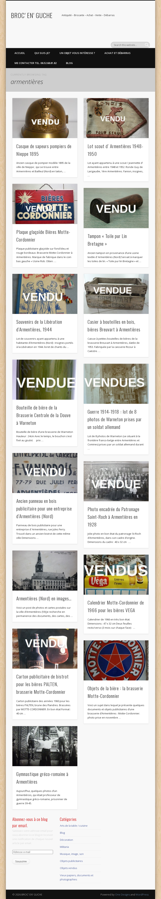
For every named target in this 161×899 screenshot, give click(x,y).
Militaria (64, 847)
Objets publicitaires (71, 861)
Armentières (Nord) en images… (43, 598)
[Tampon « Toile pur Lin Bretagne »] (116, 208)
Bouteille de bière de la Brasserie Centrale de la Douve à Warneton (43, 415)
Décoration (66, 840)
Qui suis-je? (42, 53)
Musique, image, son (72, 854)
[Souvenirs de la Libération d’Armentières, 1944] (44, 294)
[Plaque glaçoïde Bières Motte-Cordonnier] (44, 204)
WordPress (142, 894)
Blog (69, 63)
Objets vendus (68, 868)
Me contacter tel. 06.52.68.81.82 (36, 63)
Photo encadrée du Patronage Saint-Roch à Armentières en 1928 (113, 516)
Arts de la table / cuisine (74, 825)
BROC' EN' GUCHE (32, 15)
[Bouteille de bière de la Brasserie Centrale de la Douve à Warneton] (44, 380)
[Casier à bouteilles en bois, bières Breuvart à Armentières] (116, 294)
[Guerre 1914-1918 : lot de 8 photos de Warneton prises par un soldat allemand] (116, 384)
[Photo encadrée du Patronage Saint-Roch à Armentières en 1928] (116, 481)
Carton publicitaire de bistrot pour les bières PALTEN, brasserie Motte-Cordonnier (42, 684)
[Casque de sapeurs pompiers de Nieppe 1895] (44, 118)
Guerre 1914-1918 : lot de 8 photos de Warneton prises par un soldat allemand (115, 419)
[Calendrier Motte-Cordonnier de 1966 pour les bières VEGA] (116, 575)
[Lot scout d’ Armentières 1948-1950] (116, 118)
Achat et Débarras (117, 53)
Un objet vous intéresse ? (77, 53)
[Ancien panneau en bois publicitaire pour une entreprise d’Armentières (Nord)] (44, 473)
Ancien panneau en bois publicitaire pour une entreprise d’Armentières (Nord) (44, 508)
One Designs (122, 894)
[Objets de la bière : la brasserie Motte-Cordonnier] (116, 660)
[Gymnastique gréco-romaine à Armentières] (44, 746)
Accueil (20, 53)
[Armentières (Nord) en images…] (44, 571)
